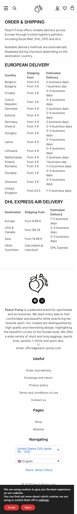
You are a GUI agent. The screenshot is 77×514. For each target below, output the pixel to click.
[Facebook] (35, 301)
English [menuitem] (28, 461)
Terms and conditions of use (38, 392)
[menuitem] (39, 461)
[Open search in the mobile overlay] (15, 8)
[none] (39, 461)
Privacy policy (38, 385)
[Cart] (72, 8)
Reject (28, 507)
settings (44, 500)
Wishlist (38, 429)
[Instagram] (42, 301)
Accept (11, 507)
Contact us (38, 400)
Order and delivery (38, 370)
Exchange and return (38, 377)
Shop (38, 421)
